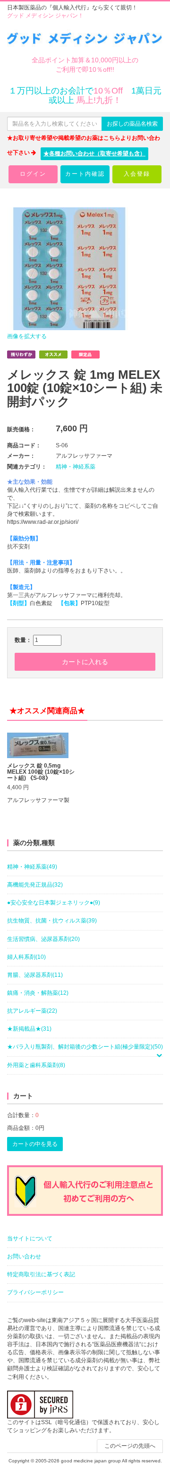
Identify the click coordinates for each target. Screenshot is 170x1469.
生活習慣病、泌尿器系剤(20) (43, 939)
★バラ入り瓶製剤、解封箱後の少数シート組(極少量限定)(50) (85, 1046)
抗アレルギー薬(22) (32, 1011)
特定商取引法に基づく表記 (41, 1274)
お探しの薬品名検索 (132, 123)
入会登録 (137, 174)
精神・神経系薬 (75, 466)
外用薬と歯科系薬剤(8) (36, 1065)
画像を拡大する (27, 336)
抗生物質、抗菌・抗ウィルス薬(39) (52, 920)
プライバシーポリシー (35, 1292)
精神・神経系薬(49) (32, 866)
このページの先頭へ (129, 1446)
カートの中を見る (35, 1144)
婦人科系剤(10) (26, 957)
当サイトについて (29, 1238)
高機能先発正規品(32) (35, 884)
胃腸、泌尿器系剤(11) (35, 975)
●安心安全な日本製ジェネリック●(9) (53, 902)
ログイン (33, 174)
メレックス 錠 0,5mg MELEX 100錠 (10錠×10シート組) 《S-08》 (41, 772)
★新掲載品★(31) (29, 1028)
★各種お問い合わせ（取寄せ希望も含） (94, 153)
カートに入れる (85, 662)
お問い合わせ (24, 1256)
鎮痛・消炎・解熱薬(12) (37, 993)
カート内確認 (85, 174)
